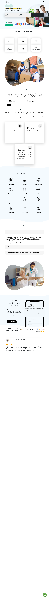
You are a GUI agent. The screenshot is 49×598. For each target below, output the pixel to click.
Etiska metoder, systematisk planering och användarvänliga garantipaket (23, 252)
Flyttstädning (24, 184)
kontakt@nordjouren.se (15, 1)
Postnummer (21, 14)
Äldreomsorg (11, 212)
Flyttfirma (38, 193)
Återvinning (24, 203)
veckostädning (24, 212)
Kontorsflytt (10, 193)
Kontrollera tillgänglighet (37, 14)
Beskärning (38, 203)
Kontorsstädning (38, 184)
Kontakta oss (12, 321)
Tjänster (6, 14)
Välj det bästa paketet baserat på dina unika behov (18, 246)
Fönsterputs (24, 193)
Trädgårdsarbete (10, 203)
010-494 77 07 (23, 1)
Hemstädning (11, 184)
